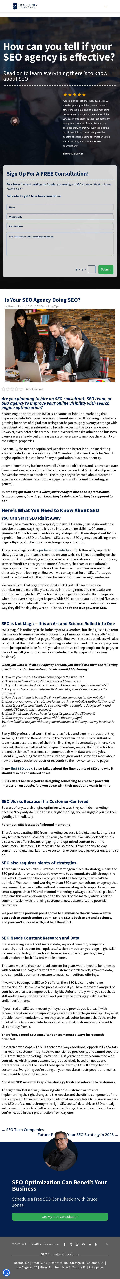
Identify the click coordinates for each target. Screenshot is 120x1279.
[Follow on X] (70, 1244)
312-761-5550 (19, 1244)
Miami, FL (46, 1267)
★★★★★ (74, 94)
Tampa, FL (79, 1267)
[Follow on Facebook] (64, 1244)
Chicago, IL (77, 1263)
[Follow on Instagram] (77, 1244)
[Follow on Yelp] (95, 1244)
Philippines (95, 1267)
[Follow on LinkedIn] (89, 1244)
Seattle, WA (62, 1267)
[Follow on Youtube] (83, 1244)
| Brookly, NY (38, 1263)
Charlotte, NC (58, 1263)
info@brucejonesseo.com (45, 1244)
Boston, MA (21, 1263)
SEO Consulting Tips (47, 306)
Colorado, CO (96, 1263)
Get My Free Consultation (60, 1217)
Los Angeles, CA (27, 1267)
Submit (105, 269)
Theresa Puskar (73, 153)
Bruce (11, 306)
